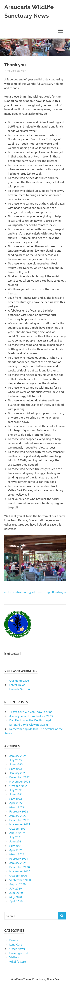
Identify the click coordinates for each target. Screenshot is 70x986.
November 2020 (19, 871)
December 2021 (19, 820)
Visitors (14, 957)
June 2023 (16, 764)
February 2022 (18, 811)
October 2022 (18, 785)
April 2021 (16, 850)
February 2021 (18, 858)
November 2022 (19, 781)
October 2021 (18, 828)
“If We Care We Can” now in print (30, 711)
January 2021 (18, 862)
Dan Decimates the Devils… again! (31, 720)
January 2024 (18, 755)
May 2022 (15, 798)
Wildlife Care (17, 961)
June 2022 (16, 794)
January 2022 (18, 815)
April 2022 (16, 802)
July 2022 (15, 790)
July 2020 (15, 888)
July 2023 (15, 760)
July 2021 (15, 837)
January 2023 (18, 772)
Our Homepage (19, 680)
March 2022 (16, 807)
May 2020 (15, 897)
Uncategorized (18, 953)
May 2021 (15, 845)
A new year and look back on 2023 (31, 716)
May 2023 (15, 768)
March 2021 (16, 854)
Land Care (15, 944)
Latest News (17, 684)
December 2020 (19, 867)
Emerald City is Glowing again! (28, 724)
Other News (17, 948)
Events (13, 940)
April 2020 (16, 901)
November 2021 (19, 824)
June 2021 (16, 841)
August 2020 (17, 884)
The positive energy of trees (24, 592)
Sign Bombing (55, 592)
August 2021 (17, 832)
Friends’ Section (19, 689)
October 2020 (18, 875)
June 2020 (16, 892)
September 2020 (20, 879)
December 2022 (19, 777)
